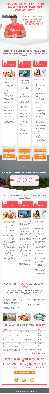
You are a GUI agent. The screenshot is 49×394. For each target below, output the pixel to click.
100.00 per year (8, 150)
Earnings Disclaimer (33, 391)
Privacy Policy (14, 391)
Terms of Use (20, 391)
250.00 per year (24, 151)
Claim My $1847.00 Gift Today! (24, 372)
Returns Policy (26, 391)
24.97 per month (8, 156)
